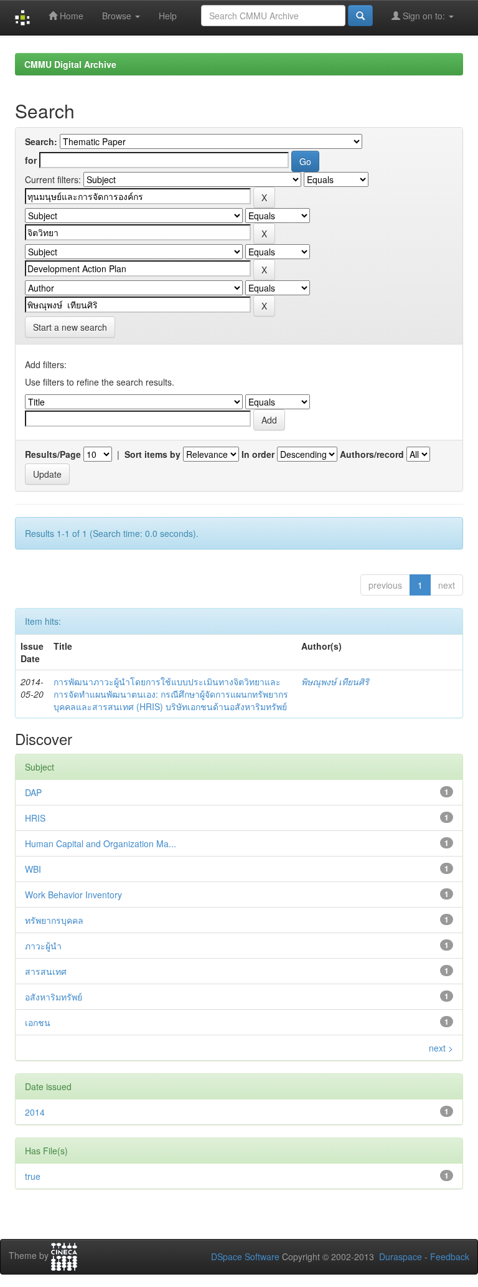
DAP (33, 792)
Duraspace (400, 1256)
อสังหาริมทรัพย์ (53, 996)
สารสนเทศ (46, 971)
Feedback (449, 1256)
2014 (35, 1112)
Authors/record (372, 454)
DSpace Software (245, 1256)
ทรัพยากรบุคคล (54, 920)
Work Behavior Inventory (73, 894)
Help (168, 15)
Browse (118, 15)
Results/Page (53, 454)
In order (257, 454)
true (32, 1176)
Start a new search (70, 327)
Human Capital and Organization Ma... (100, 843)
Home (70, 15)
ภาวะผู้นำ (43, 945)
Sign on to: (424, 15)
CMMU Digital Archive (70, 64)
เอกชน (37, 1022)
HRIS (35, 818)
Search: (41, 141)
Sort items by (152, 454)
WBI (33, 869)
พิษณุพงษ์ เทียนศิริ (335, 681)
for (31, 160)
